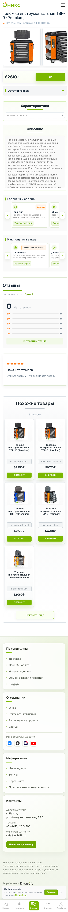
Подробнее (21, 895)
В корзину (19, 475)
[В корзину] (50, 77)
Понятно (51, 892)
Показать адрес (22, 263)
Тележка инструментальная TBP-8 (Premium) (50, 448)
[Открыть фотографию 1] (22, 47)
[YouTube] (33, 743)
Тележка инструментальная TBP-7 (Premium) (19, 511)
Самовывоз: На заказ (33, 247)
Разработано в (11, 883)
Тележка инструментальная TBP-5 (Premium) (19, 575)
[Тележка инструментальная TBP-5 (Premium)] (19, 558)
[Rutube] (25, 743)
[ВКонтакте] (9, 743)
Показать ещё (35, 615)
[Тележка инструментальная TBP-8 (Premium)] (50, 431)
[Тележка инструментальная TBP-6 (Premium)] (50, 495)
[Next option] (62, 255)
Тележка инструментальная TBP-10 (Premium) (19, 448)
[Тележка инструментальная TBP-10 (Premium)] (19, 431)
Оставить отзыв (34, 341)
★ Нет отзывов (12, 22)
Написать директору (21, 844)
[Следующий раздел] (62, 215)
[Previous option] (7, 255)
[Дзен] (17, 743)
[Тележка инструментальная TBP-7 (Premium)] (19, 495)
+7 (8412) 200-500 (18, 826)
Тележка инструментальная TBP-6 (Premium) (50, 511)
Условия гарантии (23, 223)
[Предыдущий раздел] (7, 215)
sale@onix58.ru (16, 835)
